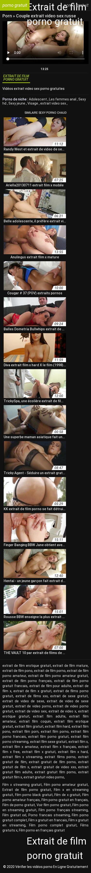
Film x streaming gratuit (22, 785)
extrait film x (78, 742)
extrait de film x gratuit (32, 691)
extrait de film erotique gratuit (26, 666)
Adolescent (38, 99)
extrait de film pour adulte (50, 686)
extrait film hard (57, 726)
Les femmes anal (63, 99)
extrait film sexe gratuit (48, 742)
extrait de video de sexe (23, 701)
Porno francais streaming (49, 815)
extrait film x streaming (22, 757)
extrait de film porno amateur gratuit (58, 676)
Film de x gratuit (67, 795)
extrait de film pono (17, 671)
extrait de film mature (70, 666)
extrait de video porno (33, 706)
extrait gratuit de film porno (52, 762)
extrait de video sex (31, 711)
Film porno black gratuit (34, 795)
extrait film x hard (73, 752)
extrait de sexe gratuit (69, 696)
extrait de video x (62, 711)
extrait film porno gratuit (48, 737)
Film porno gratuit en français (64, 800)
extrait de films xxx (32, 696)
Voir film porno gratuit (54, 805)
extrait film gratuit (29, 726)
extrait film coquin (35, 721)
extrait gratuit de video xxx (53, 767)
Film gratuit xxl (14, 815)
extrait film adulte (49, 716)
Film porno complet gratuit (53, 825)
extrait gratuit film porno (55, 772)
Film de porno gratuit (18, 805)
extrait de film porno (49, 671)
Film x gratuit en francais (47, 820)
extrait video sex (53, 103)
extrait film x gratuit (39, 752)
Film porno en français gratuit (42, 830)
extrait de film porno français (27, 681)
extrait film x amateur (20, 747)
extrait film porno (55, 731)
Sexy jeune (17, 103)
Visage (33, 103)
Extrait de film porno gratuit (26, 790)
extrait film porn (25, 731)
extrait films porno (60, 757)
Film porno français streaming (63, 810)
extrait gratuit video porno (44, 777)
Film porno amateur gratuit (66, 785)
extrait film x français (58, 747)
